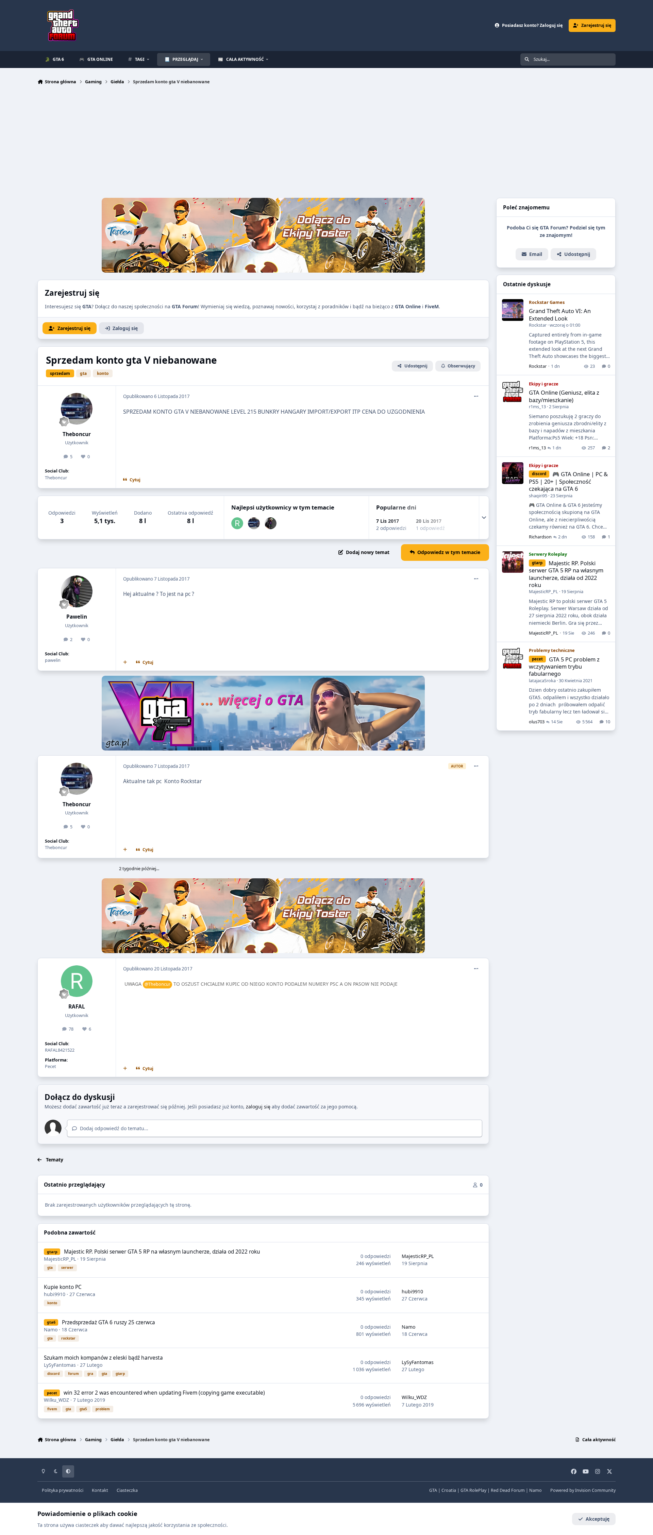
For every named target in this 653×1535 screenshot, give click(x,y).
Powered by (583, 1490)
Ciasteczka (127, 1490)
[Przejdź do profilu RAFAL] (237, 523)
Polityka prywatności (62, 1490)
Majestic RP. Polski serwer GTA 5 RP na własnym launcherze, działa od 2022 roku (162, 1251)
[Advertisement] (326, 143)
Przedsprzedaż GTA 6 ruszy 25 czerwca (108, 1322)
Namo (50, 1329)
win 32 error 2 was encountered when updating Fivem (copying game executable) (164, 1392)
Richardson (540, 537)
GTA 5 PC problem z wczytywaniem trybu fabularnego (564, 666)
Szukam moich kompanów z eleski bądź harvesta (103, 1357)
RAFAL (76, 1006)
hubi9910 (54, 1294)
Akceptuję (597, 1519)
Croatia (448, 1490)
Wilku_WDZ (56, 1400)
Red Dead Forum (508, 1490)
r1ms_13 (537, 407)
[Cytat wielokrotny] (125, 662)
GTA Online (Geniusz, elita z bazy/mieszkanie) (564, 396)
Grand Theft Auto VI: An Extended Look (560, 314)
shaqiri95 (538, 496)
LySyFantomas (60, 1365)
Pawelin (76, 616)
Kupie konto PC (63, 1287)
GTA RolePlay (473, 1490)
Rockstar (538, 325)
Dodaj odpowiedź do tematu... (113, 1128)
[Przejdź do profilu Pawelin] (271, 523)
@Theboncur (157, 984)
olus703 (537, 722)
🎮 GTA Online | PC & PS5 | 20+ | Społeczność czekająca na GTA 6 (568, 481)
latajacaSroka (542, 680)
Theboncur (77, 434)
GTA (433, 1490)
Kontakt (100, 1490)
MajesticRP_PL (60, 1259)
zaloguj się (258, 1106)
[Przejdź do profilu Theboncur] (77, 409)
